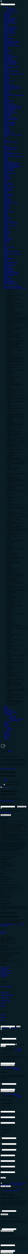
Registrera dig (17, 1050)
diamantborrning (8, 195)
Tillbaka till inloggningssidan (11, 1067)
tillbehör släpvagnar (8, 100)
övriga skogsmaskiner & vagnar (11, 153)
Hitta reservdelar (5, 925)
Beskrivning (4, 800)
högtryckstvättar (8, 58)
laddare (5, 256)
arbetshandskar (7, 113)
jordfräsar (6, 91)
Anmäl (18, 1026)
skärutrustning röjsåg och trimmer (12, 45)
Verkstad (6, 707)
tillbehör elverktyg (8, 268)
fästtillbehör (6, 208)
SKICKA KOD (4, 1214)
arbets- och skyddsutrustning (11, 262)
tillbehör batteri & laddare (10, 109)
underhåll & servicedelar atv (11, 142)
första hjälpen (7, 127)
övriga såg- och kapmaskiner (11, 222)
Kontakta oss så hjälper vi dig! (8, 768)
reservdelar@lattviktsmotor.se (8, 924)
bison (5, 150)
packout (6, 248)
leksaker (6, 126)
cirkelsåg (6, 212)
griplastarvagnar (8, 151)
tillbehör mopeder (8, 161)
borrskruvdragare (8, 188)
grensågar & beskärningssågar (11, 71)
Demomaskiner (7, 734)
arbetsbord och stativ (9, 275)
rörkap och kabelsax (9, 221)
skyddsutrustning (8, 115)
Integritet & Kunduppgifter (7, 995)
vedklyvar (6, 79)
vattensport (6, 178)
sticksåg (6, 214)
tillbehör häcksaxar (8, 55)
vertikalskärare (7, 93)
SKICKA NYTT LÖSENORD (7, 1065)
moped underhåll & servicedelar (11, 163)
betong (5, 229)
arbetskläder (7, 116)
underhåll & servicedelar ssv (11, 147)
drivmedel (6, 102)
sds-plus (6, 191)
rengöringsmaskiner (8, 59)
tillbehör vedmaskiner (9, 81)
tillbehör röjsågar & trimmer (10, 42)
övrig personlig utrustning (10, 117)
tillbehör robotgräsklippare (10, 18)
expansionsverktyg (8, 238)
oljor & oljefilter (8, 177)
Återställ (20, 1049)
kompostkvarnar (8, 89)
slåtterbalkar (7, 92)
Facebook (3, 1014)
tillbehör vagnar (7, 154)
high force (6, 235)
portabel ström (7, 259)
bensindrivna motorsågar (10, 27)
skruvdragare (7, 204)
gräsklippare (7, 13)
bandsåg (6, 220)
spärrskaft (6, 205)
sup (4, 181)
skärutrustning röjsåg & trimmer (11, 41)
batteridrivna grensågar (9, 30)
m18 (5, 245)
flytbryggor (6, 133)
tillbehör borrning (8, 269)
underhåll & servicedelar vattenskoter (13, 134)
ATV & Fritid (10, 10)
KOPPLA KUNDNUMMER (7, 1230)
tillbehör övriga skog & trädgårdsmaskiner (14, 95)
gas (4, 285)
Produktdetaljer (10, 800)
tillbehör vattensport (8, 184)
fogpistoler (6, 241)
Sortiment (6, 7)
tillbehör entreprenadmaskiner (11, 283)
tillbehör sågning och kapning (11, 273)
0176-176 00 (21, 924)
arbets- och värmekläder (9, 265)
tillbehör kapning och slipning (11, 272)
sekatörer (6, 69)
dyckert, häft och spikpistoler (11, 203)
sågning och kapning (9, 211)
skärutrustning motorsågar (10, 32)
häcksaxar (6, 52)
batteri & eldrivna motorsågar (11, 28)
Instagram (3, 1017)
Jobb (5, 737)
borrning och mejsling (9, 187)
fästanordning (7, 198)
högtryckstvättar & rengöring (11, 57)
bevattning (6, 72)
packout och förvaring (9, 246)
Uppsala (6, 723)
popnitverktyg (7, 207)
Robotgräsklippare (8, 710)
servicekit (6, 176)
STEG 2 (8, 1186)
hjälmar (5, 171)
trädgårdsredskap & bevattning (11, 66)
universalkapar (7, 218)
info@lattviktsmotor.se (6, 812)
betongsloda (7, 231)
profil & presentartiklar (9, 123)
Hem (5, 779)
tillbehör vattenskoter (9, 132)
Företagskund (7, 721)
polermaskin (7, 228)
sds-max (6, 193)
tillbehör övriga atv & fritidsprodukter (13, 166)
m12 (5, 244)
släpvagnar (6, 98)
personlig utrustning (8, 110)
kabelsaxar (6, 237)
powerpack (6, 242)
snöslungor (6, 82)
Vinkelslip (6, 780)
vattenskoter (7, 129)
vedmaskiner (7, 76)
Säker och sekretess (18, 1184)
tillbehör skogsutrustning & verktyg (12, 106)
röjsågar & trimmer (8, 35)
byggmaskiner (7, 279)
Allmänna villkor (5, 992)
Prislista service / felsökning (10, 712)
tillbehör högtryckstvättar (10, 61)
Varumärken (7, 738)
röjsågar (6, 37)
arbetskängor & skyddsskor (10, 112)
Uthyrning (6, 733)
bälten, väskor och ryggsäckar (11, 251)
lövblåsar (6, 48)
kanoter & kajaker (8, 183)
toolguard (6, 249)
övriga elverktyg (8, 239)
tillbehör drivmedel (8, 103)
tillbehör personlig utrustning (11, 119)
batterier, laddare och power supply (12, 254)
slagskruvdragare (8, 200)
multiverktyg (7, 217)
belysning (6, 252)
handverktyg (7, 266)
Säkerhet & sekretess (6, 1000)
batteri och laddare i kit (9, 258)
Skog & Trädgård (11, 8)
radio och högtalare (8, 278)
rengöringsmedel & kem (10, 64)
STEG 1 (3, 1186)
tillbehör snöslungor (8, 85)
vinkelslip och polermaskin (10, 225)
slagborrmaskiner (8, 190)
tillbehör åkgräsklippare (9, 20)
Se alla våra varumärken (6, 986)
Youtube (3, 1020)
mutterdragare (7, 201)
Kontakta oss (7, 736)
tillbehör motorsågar (9, 31)
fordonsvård (7, 174)
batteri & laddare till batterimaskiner (12, 108)
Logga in (3, 1046)
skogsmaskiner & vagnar (10, 149)
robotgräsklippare (8, 14)
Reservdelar (7, 731)
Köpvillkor (3, 1003)
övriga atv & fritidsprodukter (11, 164)
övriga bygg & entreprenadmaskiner (12, 286)
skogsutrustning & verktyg (10, 105)
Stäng (10, 751)
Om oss (2, 933)
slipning (6, 234)
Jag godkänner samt (13, 1184)
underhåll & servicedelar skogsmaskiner (13, 156)
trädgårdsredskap (8, 68)
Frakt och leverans (5, 998)
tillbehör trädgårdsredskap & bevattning (13, 74)
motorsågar (6, 25)
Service (5, 706)
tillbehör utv (7, 146)
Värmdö (6, 726)
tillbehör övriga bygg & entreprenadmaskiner (15, 288)
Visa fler (6, 24)
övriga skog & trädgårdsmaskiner (12, 86)
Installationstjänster (8, 713)
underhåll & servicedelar (10, 122)
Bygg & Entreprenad (12, 11)
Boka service (7, 709)
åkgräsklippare (7, 15)
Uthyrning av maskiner (6, 973)
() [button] (1, 741)
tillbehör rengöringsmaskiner (11, 62)
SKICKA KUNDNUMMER (7, 1252)
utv (4, 143)
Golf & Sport (7, 724)
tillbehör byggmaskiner (9, 281)
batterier (6, 255)
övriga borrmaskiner (9, 194)
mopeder (6, 159)
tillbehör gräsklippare (9, 21)
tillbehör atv (7, 140)
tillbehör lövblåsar (8, 51)
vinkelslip (6, 227)
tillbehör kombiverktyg (9, 44)
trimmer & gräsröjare (9, 38)
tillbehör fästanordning (9, 271)
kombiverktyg (7, 39)
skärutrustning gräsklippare (10, 22)
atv (4, 137)
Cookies (3, 1006)
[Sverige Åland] (3, 1177)
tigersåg (6, 215)
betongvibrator (7, 232)
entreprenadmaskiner (9, 282)
